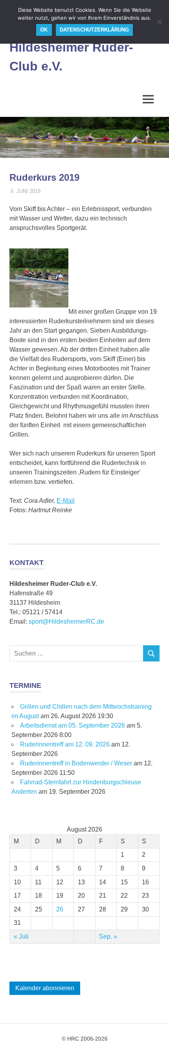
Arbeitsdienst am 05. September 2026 (72, 725)
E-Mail (66, 500)
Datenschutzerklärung (94, 30)
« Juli (21, 936)
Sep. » (108, 936)
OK (44, 30)
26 (59, 909)
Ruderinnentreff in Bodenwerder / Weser (76, 763)
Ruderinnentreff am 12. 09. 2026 (65, 744)
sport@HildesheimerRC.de (66, 621)
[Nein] (159, 22)
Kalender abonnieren (44, 988)
